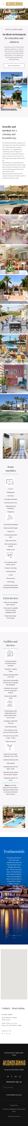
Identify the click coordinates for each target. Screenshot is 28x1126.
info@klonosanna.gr (11, 1023)
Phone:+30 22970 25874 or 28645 (14, 1070)
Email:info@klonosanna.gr (14, 1095)
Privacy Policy (14, 1105)
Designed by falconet (14, 1116)
